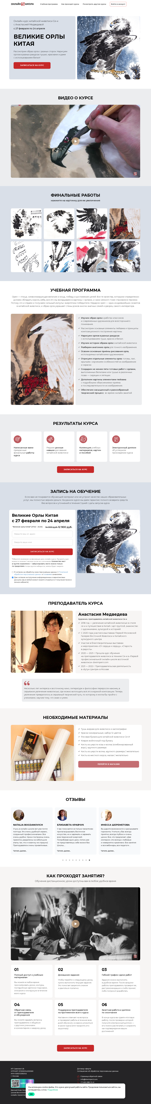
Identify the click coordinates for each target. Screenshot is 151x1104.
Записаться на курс (32, 65)
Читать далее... (20, 851)
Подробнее (52, 1090)
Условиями (47, 574)
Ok (31, 1094)
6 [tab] (79, 860)
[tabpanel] (32, 831)
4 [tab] (73, 860)
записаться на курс (75, 469)
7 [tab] (83, 860)
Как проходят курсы (70, 4)
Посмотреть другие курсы (95, 4)
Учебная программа (49, 4)
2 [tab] (66, 860)
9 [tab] (89, 860)
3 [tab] (69, 860)
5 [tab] (76, 860)
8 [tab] (86, 860)
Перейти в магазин (109, 764)
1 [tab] (63, 860)
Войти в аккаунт (118, 4)
